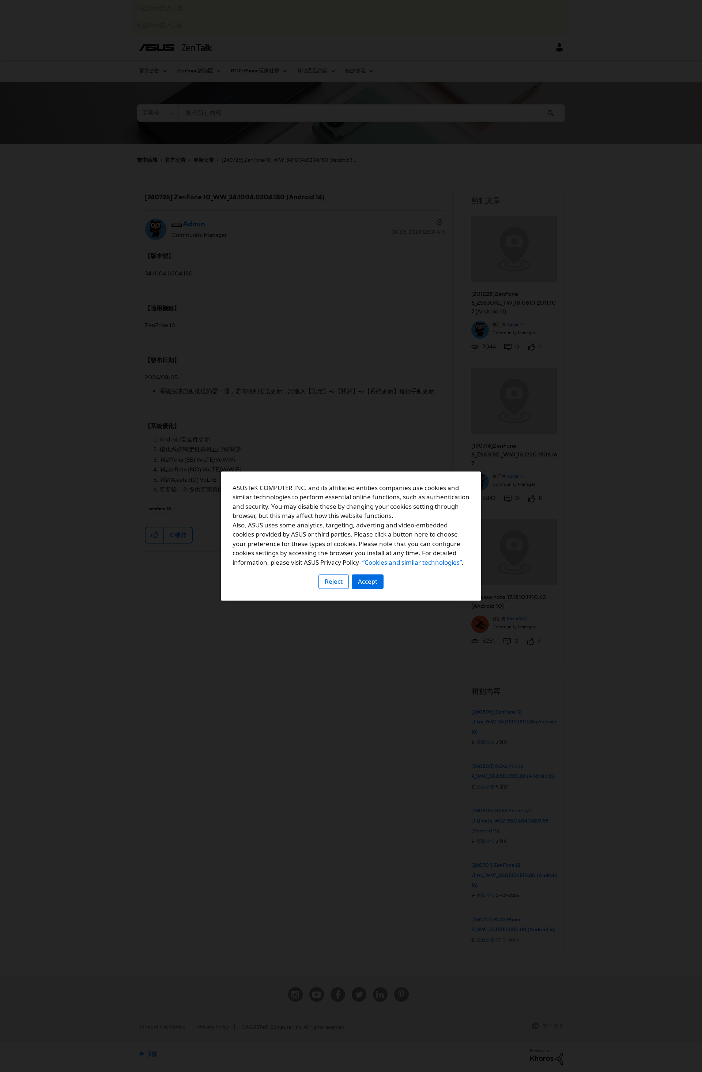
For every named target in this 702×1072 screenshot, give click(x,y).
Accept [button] (367, 581)
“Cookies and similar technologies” (412, 562)
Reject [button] (334, 581)
